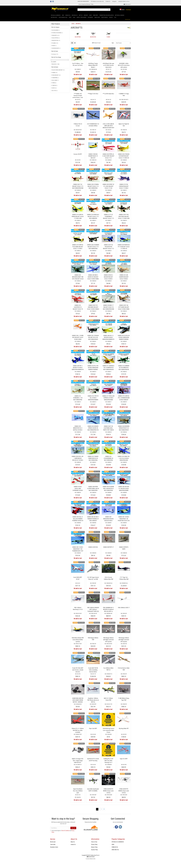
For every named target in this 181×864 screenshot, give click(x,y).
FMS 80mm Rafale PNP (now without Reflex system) (78, 639)
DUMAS (54, 72)
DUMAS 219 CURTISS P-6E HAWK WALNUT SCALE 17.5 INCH (77, 246)
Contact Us (108, 1)
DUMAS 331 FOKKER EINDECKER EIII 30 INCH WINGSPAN (93, 458)
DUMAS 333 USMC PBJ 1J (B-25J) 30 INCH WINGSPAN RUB (124, 458)
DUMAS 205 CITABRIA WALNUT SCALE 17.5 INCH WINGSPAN (93, 186)
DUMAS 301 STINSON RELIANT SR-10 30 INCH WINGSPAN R (93, 337)
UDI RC (54, 88)
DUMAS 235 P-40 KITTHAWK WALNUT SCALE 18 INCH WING (123, 307)
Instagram (114, 1)
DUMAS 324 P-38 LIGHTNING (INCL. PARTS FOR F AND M (108, 428)
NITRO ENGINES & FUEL (63, 17)
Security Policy (94, 849)
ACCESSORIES (90, 17)
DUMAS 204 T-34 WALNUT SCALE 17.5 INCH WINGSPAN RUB (77, 186)
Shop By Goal (127, 19)
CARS (63, 15)
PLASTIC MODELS (104, 17)
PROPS (70, 17)
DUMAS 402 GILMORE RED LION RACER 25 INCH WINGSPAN (108, 488)
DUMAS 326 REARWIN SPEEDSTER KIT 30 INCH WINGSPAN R (123, 428)
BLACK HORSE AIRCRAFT (58, 70)
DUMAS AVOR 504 (93, 547)
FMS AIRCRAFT (56, 75)
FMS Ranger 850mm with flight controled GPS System (108, 639)
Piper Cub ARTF (93, 728)
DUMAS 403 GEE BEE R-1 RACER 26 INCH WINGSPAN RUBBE (123, 488)
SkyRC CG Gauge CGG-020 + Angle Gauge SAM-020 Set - (78, 760)
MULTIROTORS (56, 40)
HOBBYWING (55, 77)
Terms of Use (94, 842)
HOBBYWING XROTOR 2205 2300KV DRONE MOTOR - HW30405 (77, 700)
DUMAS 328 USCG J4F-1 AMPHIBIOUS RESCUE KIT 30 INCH (78, 458)
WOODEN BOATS (56, 48)
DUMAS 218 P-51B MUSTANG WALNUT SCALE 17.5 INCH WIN (123, 216)
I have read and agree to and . (63, 831)
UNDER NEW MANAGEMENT (83, 1)
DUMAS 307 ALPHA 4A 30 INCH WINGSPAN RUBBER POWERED (124, 337)
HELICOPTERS (56, 38)
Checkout (128, 9)
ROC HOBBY (55, 80)
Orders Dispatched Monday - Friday (85, 4)
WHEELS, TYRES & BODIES (81, 17)
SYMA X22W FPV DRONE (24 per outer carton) (123, 790)
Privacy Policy (94, 844)
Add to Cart (78, 74)
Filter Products (55, 24)
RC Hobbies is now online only (97, 1)
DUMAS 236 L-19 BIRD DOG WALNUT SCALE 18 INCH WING (77, 337)
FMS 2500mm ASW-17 (124, 607)
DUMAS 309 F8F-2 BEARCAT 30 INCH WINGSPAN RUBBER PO (78, 367)
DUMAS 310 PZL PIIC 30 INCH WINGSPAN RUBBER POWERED (93, 367)
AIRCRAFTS (86, 15)
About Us (73, 842)
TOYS (115, 17)
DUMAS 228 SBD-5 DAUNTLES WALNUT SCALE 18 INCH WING (93, 277)
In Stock (55, 54)
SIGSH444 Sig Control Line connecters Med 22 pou (108, 730)
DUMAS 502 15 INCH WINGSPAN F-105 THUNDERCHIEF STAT (77, 549)
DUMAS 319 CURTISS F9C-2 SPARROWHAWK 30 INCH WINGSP (124, 398)
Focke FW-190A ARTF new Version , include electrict (77, 670)
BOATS (90, 15)
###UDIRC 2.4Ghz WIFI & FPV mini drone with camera (124, 65)
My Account (53, 842)
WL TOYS (54, 90)
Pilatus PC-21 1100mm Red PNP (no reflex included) (78, 730)
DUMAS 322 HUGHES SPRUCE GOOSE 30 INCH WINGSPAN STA (93, 428)
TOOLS (74, 17)
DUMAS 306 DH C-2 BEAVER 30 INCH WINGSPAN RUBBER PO (108, 337)
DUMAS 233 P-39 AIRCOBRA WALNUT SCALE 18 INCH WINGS (93, 307)
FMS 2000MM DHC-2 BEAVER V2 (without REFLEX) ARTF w (108, 609)
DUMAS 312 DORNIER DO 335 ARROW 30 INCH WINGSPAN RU (123, 367)
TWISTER (54, 85)
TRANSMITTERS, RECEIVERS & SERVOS (106, 15)
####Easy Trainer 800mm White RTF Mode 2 (93, 65)
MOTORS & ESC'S (54, 17)
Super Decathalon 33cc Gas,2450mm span (78, 790)
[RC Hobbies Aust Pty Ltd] (60, 9)
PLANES (55, 43)
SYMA (54, 82)
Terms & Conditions (65, 830)
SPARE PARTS (95, 15)
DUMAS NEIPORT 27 (108, 547)
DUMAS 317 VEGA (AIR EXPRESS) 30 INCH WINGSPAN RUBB (108, 398)
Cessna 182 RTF (78, 154)
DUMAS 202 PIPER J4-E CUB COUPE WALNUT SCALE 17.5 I (108, 156)
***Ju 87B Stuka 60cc (108, 93)
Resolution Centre (54, 847)
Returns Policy (94, 847)
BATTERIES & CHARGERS (119, 15)
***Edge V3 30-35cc (93, 93)
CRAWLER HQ (67, 15)
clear (58, 64)
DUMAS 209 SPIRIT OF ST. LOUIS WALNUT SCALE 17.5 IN (108, 186)
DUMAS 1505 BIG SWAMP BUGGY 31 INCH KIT (93, 156)
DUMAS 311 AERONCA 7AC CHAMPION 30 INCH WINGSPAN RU (108, 367)
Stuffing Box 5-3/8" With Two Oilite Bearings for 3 (108, 760)
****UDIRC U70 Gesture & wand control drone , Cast (77, 95)
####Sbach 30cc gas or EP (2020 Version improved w (108, 65)
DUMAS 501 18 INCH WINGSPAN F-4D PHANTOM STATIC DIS (124, 518)
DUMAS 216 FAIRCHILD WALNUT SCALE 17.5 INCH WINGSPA (93, 216)
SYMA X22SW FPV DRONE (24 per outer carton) (108, 790)
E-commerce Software (89, 858)
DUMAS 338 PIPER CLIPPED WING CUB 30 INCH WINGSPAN (93, 488)
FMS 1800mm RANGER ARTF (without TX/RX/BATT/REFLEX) (93, 609)
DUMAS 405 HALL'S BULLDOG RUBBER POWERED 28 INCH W (77, 518)
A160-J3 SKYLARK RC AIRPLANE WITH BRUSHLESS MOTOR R (108, 125)
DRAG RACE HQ (74, 15)
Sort (113, 43)
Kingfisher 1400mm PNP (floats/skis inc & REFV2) (93, 700)
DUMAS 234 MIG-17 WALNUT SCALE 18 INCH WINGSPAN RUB (108, 307)
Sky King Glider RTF (124, 728)
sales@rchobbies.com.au (123, 1)
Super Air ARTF (124, 758)
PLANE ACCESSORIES (57, 32)
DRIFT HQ (80, 15)
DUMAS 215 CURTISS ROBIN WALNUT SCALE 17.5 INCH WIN (78, 216)
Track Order (52, 844)
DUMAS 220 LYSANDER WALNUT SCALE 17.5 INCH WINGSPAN (93, 246)
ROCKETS (111, 17)
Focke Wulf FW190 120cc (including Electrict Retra (93, 670)
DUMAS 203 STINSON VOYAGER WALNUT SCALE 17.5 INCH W (123, 156)
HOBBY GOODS (97, 17)
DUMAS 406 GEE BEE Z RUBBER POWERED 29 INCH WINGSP (93, 518)
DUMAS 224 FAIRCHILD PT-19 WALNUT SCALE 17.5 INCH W (124, 246)
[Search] (109, 9)
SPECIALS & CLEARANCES (55, 15)
